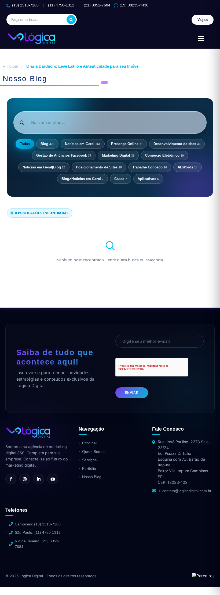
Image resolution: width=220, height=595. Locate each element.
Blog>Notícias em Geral (82, 179)
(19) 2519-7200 (25, 5)
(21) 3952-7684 (97, 5)
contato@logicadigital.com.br (186, 491)
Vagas (202, 20)
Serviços (89, 460)
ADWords (187, 167)
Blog (47, 144)
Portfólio (89, 468)
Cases (120, 179)
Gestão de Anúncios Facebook (63, 155)
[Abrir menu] (201, 38)
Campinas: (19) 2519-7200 (38, 524)
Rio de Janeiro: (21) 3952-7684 (37, 544)
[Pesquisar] (71, 19)
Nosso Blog (91, 477)
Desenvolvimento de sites (176, 144)
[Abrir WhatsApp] (13, 581)
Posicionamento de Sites (99, 167)
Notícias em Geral (82, 144)
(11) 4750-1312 (61, 5)
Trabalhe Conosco (150, 167)
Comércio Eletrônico (164, 155)
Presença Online (127, 144)
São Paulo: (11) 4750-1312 (38, 532)
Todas (25, 144)
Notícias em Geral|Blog (44, 167)
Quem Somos (93, 451)
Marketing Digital (118, 155)
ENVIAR (132, 393)
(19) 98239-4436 (134, 5)
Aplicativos (148, 179)
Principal (10, 66)
